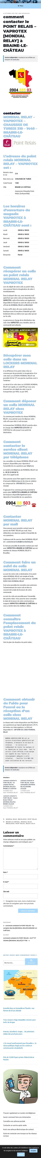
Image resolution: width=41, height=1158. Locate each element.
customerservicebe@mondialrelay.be (19, 542)
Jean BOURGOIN (24, 13)
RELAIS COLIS (30, 823)
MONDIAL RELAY (11, 819)
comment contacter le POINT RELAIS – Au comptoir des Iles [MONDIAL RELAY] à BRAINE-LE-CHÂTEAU (10, 784)
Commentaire (8, 846)
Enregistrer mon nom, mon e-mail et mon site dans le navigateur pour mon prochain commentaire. (19, 903)
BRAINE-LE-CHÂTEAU (13, 821)
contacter (12, 113)
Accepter (33, 1151)
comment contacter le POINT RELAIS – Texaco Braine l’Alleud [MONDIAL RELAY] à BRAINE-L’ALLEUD (10, 800)
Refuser (21, 1154)
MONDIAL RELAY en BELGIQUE (22, 305)
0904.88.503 (20, 483)
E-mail (6, 882)
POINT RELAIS (32, 819)
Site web (6, 891)
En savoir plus (15, 59)
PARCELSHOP (22, 819)
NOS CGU (30, 758)
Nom (5, 872)
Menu (21, 6)
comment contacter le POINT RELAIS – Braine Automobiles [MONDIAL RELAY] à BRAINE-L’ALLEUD (27, 784)
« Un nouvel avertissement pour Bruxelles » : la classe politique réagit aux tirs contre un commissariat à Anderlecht (19, 1045)
